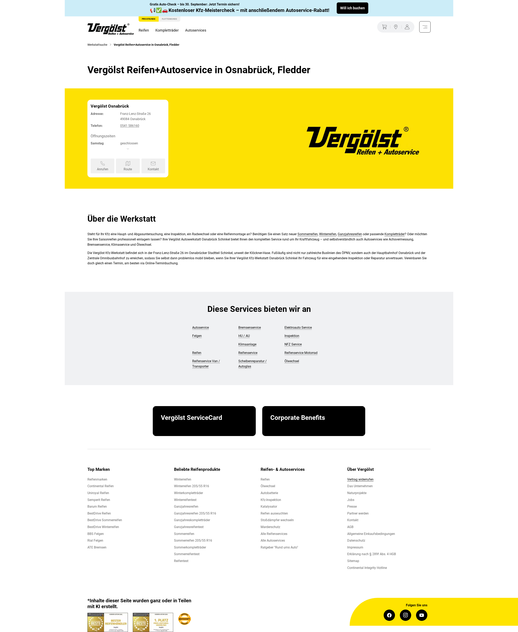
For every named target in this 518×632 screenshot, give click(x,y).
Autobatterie (269, 493)
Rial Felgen (95, 540)
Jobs (350, 500)
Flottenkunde (169, 19)
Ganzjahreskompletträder (192, 520)
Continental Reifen (100, 486)
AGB (350, 527)
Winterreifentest (185, 500)
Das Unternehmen (360, 486)
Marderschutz (270, 527)
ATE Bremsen (96, 547)
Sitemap (353, 561)
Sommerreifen (307, 234)
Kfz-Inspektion (271, 500)
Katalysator (269, 506)
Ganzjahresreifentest (189, 527)
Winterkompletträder (188, 493)
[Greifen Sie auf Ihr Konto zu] (407, 27)
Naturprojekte (356, 493)
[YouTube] (421, 615)
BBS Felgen (95, 534)
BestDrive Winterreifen (103, 527)
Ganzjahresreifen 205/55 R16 (195, 513)
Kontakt (352, 520)
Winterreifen (327, 234)
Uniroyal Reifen (98, 493)
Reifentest (181, 561)
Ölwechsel (268, 486)
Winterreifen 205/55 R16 (191, 486)
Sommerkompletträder (190, 547)
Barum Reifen (97, 506)
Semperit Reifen (98, 500)
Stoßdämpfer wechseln (277, 520)
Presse (352, 506)
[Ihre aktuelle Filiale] (395, 27)
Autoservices (195, 30)
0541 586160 (129, 126)
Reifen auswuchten (274, 513)
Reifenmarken (97, 479)
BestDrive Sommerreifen (104, 520)
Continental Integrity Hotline (367, 568)
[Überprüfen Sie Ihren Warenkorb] (383, 27)
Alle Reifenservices (274, 534)
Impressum (355, 547)
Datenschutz (356, 540)
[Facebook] (389, 615)
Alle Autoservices (273, 540)
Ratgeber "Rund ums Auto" (279, 547)
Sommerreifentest (187, 554)
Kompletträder (167, 30)
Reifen (144, 30)
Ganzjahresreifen (350, 234)
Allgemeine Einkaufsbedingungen (371, 534)
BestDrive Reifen (99, 513)
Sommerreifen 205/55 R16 (193, 540)
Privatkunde (148, 19)
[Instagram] (405, 615)
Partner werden (358, 513)
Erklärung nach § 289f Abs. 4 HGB (371, 554)
